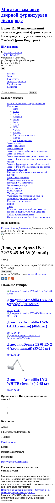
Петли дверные (14, 188)
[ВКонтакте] (2, 278)
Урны (10, 206)
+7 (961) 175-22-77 (10, 55)
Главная (11, 73)
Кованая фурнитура (17, 169)
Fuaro (15, 122)
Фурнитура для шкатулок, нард (22, 198)
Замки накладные (16, 146)
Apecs (16, 114)
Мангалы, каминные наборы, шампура (26, 209)
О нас (10, 76)
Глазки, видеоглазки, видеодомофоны (26, 103)
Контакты (12, 87)
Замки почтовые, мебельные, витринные (27, 151)
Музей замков (14, 84)
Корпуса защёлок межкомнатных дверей (27, 172)
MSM (15, 127)
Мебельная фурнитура (18, 177)
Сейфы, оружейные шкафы (20, 214)
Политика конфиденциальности (17, 490)
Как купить (12, 79)
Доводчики (12, 106)
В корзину (6, 271)
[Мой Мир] (6, 278)
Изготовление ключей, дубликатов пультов (28, 217)
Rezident (17, 132)
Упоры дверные (15, 193)
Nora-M (16, 130)
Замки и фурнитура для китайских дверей (28, 164)
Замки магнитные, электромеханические (27, 156)
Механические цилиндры (20, 180)
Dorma (16, 119)
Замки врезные (14, 143)
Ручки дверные (14, 190)
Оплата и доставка (16, 81)
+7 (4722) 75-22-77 (13, 52)
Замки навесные (15, 148)
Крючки (11, 175)
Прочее (16, 138)
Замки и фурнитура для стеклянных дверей (28, 167)
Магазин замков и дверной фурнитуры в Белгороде (24, 15)
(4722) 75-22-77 (8, 442)
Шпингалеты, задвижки (19, 201)
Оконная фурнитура (17, 185)
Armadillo (17, 116)
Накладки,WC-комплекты (20, 182)
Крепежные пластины (24, 135)
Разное (10, 204)
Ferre (15, 109)
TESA (16, 111)
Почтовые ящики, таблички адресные (26, 211)
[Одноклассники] (9, 278)
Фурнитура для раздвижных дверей (25, 196)
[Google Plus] (12, 278)
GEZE (16, 124)
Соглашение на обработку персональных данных (25, 491)
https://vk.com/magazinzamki (14, 461)
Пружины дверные (22, 140)
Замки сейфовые (15, 153)
